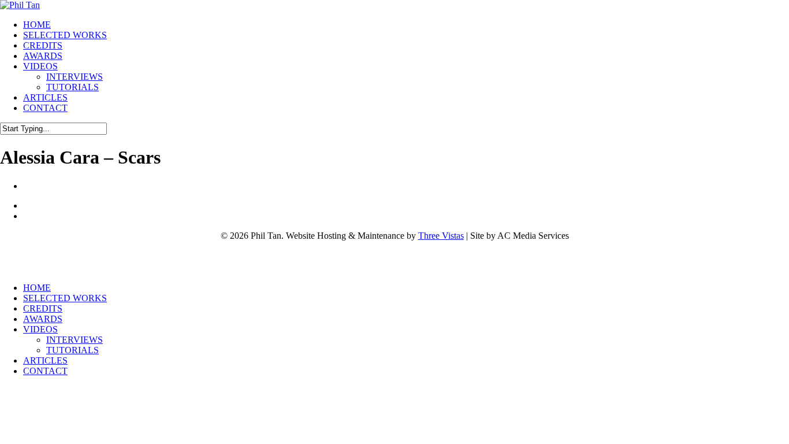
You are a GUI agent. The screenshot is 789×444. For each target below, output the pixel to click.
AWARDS (42, 319)
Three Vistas (441, 235)
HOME (37, 288)
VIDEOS (40, 329)
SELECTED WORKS (65, 298)
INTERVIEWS (74, 340)
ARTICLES (45, 360)
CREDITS (42, 308)
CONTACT (45, 371)
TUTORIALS (72, 350)
